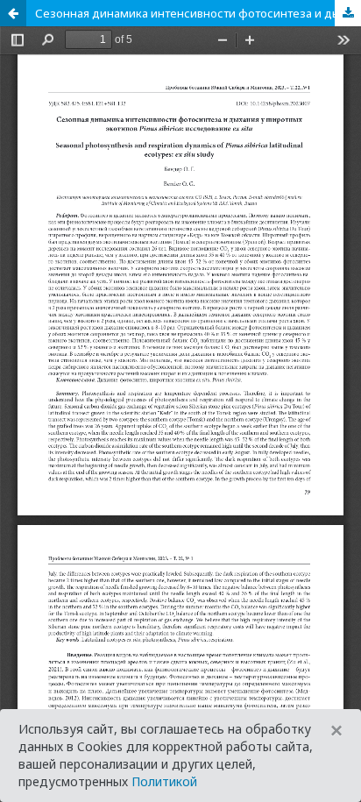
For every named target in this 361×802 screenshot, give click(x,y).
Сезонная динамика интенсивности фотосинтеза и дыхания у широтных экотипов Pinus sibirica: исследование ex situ (198, 13)
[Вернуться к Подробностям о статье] (13, 13)
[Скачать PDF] (348, 13)
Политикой (164, 781)
